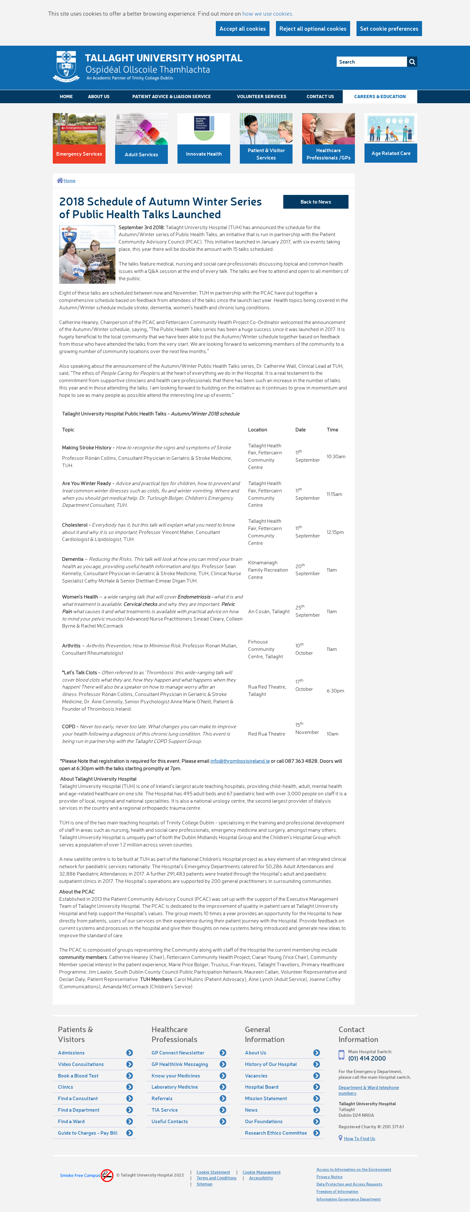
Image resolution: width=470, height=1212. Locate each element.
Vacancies (256, 1075)
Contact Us (320, 96)
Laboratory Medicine (175, 1086)
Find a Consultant (78, 1098)
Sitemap (204, 1183)
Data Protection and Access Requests (349, 1184)
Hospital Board (261, 1086)
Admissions (71, 1052)
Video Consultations (81, 1064)
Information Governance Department (349, 1199)
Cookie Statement (213, 1172)
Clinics (65, 1086)
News (251, 1109)
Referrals (162, 1098)
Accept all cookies (242, 28)
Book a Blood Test (78, 1075)
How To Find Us (359, 1138)
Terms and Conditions (217, 1177)
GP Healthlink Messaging (180, 1064)
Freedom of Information (337, 1191)
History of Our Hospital (271, 1064)
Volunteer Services (261, 96)
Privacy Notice (329, 1176)
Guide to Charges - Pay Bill (88, 1132)
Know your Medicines (176, 1075)
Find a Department (78, 1109)
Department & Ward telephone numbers (369, 1090)
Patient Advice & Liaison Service (171, 96)
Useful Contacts (170, 1121)
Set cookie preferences (389, 28)
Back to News (316, 201)
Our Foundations (264, 1121)
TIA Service (165, 1109)
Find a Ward (71, 1121)
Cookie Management (262, 1172)
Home (66, 96)
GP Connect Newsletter (178, 1052)
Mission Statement (266, 1098)
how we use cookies (267, 13)
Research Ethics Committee (276, 1132)
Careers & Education (380, 96)
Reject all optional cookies (313, 28)
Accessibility (261, 1177)
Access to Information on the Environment (354, 1169)
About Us (99, 96)
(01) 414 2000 (367, 1058)
